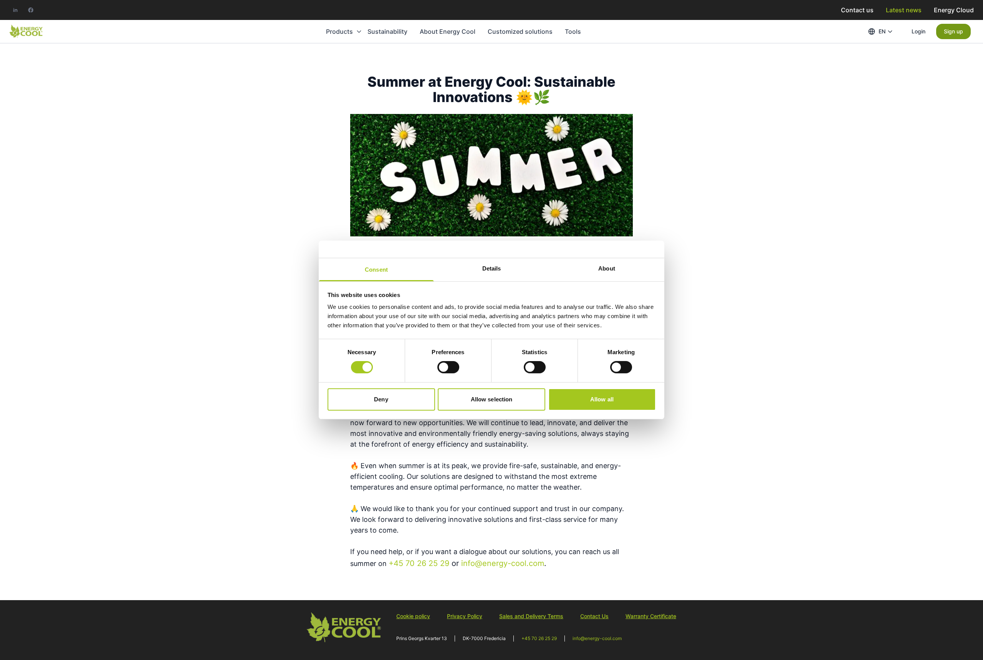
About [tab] (606, 268)
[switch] (448, 367)
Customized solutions (520, 31)
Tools (573, 31)
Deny (381, 399)
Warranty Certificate (651, 616)
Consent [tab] (376, 269)
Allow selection (492, 399)
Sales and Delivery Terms (531, 616)
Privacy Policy (464, 616)
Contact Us (594, 616)
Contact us (857, 10)
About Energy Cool (447, 31)
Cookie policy (413, 616)
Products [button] (339, 31)
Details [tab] (491, 268)
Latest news (904, 10)
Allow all (602, 399)
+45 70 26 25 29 (539, 638)
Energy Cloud (954, 10)
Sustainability (387, 31)
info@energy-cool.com (597, 638)
